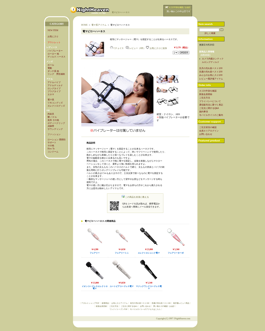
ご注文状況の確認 (208, 127)
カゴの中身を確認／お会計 (179, 7)
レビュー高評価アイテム (211, 78)
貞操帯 (51, 126)
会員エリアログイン (209, 130)
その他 (51, 145)
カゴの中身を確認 (208, 91)
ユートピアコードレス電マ (122, 286)
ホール (51, 65)
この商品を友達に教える (137, 197)
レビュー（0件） (137, 48)
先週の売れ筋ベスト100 (161, 303)
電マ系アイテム (99, 25)
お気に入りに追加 (158, 48)
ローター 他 (53, 54)
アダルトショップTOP (90, 303)
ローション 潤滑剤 (56, 139)
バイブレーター (55, 50)
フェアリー (95, 253)
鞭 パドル (52, 117)
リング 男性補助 (56, 74)
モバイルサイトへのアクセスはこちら (145, 309)
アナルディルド (55, 85)
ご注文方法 (113, 306)
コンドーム (53, 151)
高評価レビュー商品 (181, 303)
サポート (52, 142)
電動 (50, 68)
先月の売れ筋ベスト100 (210, 68)
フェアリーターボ (176, 253)
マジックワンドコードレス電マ (149, 287)
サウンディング (55, 129)
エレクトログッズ (56, 106)
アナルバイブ (54, 82)
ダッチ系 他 (53, 71)
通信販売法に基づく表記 (211, 104)
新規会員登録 (101, 306)
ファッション (54, 134)
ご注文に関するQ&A (129, 306)
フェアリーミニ (122, 253)
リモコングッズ (55, 102)
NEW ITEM (53, 30)
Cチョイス (119, 48)
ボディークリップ (56, 123)
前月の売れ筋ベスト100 (139, 303)
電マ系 (51, 99)
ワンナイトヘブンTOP (118, 309)
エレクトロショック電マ (149, 253)
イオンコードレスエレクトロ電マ (95, 287)
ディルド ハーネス (56, 56)
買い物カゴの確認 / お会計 (164, 306)
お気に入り (53, 36)
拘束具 (51, 114)
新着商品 (105, 303)
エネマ (51, 94)
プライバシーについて (210, 101)
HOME (84, 25)
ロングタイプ (54, 88)
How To (51, 148)
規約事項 (203, 111)
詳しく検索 (210, 33)
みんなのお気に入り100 (210, 75)
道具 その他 (53, 120)
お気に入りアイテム (119, 303)
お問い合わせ (145, 306)
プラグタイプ (54, 91)
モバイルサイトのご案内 (211, 115)
